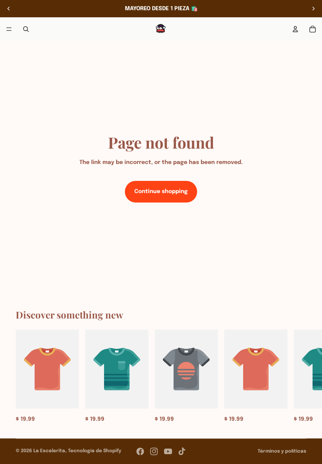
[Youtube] (168, 451)
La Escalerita (49, 451)
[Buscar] (26, 29)
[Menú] (9, 29)
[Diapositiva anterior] (8, 8)
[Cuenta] (295, 29)
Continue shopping (161, 191)
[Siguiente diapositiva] (313, 8)
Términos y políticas (282, 451)
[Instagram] (154, 451)
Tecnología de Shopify (94, 451)
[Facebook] (140, 451)
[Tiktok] (182, 451)
